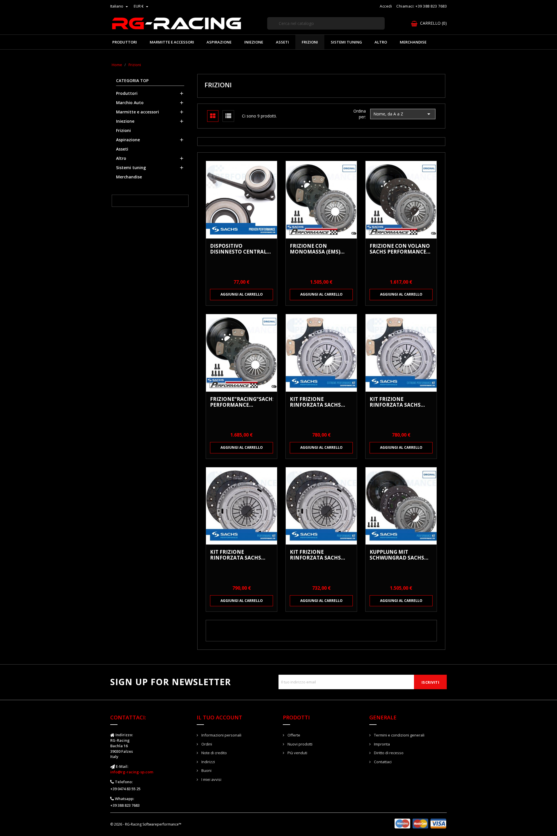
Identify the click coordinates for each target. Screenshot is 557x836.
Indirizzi (207, 761)
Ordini (206, 744)
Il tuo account (219, 717)
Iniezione (253, 42)
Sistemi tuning (346, 42)
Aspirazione (219, 42)
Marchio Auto (130, 102)
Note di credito (213, 752)
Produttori (124, 42)
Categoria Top (132, 80)
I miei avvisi (210, 779)
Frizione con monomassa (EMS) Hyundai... (315, 249)
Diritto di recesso (388, 752)
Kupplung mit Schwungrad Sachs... (399, 555)
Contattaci (382, 761)
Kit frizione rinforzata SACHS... (317, 402)
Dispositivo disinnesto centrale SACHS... (240, 249)
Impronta (381, 744)
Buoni (205, 770)
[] (382, 29)
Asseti (282, 42)
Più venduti (297, 752)
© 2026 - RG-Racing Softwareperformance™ (145, 824)
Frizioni (310, 42)
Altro (381, 42)
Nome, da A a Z (402, 114)
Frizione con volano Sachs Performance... (400, 249)
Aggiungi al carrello (241, 294)
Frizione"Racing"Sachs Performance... (241, 402)
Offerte (293, 735)
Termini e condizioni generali (398, 735)
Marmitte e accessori (172, 42)
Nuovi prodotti (299, 744)
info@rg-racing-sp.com (131, 772)
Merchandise (413, 42)
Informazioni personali (220, 735)
